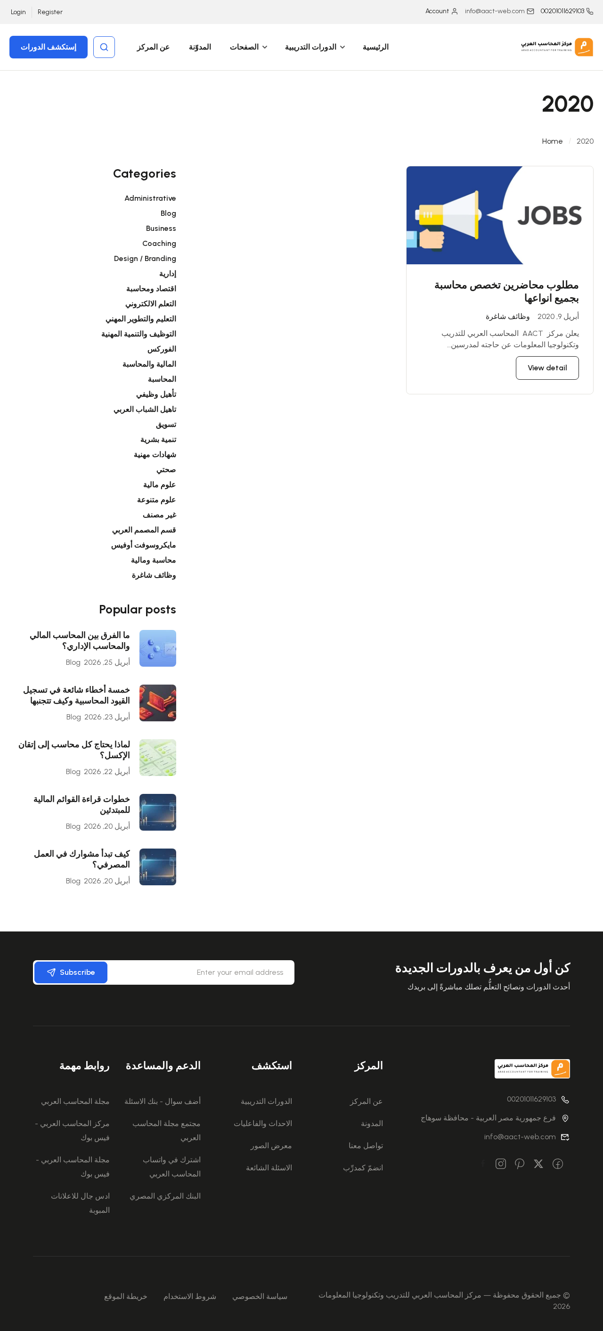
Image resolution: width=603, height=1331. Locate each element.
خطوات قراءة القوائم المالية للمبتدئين (81, 804)
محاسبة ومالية (153, 559)
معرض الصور (271, 1145)
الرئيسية (376, 46)
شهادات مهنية (155, 454)
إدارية (167, 273)
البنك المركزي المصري (165, 1196)
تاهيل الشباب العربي (145, 409)
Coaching (159, 243)
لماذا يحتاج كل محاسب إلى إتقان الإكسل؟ (74, 749)
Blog (168, 213)
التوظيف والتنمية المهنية (138, 333)
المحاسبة (162, 379)
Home (552, 141)
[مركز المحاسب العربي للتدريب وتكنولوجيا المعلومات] (556, 46)
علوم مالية (159, 484)
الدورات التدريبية (310, 46)
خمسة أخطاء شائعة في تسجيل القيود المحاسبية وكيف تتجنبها (76, 695)
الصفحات (244, 46)
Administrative (150, 198)
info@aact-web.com (520, 1136)
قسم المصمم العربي (144, 529)
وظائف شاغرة (508, 316)
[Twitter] (538, 1165)
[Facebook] (558, 1165)
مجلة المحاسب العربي (75, 1101)
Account (437, 11)
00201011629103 (562, 11)
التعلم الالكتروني (150, 303)
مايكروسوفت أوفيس (143, 544)
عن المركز (153, 46)
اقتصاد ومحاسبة (151, 288)
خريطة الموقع (125, 1296)
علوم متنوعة (156, 499)
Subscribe (77, 972)
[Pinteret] (519, 1165)
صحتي (166, 469)
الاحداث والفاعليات (263, 1123)
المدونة (372, 1123)
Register (50, 12)
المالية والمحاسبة (149, 363)
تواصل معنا (366, 1145)
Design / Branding (145, 258)
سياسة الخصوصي (259, 1296)
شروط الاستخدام (189, 1296)
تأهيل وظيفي (156, 394)
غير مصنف (159, 514)
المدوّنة (200, 46)
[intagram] (501, 1165)
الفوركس (161, 348)
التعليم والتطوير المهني (141, 318)
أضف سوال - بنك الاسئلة (162, 1101)
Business (161, 228)
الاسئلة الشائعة (269, 1167)
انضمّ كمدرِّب (363, 1167)
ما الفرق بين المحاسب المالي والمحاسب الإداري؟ (80, 640)
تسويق (166, 424)
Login (18, 12)
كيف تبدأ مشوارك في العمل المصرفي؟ (82, 859)
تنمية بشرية (158, 439)
